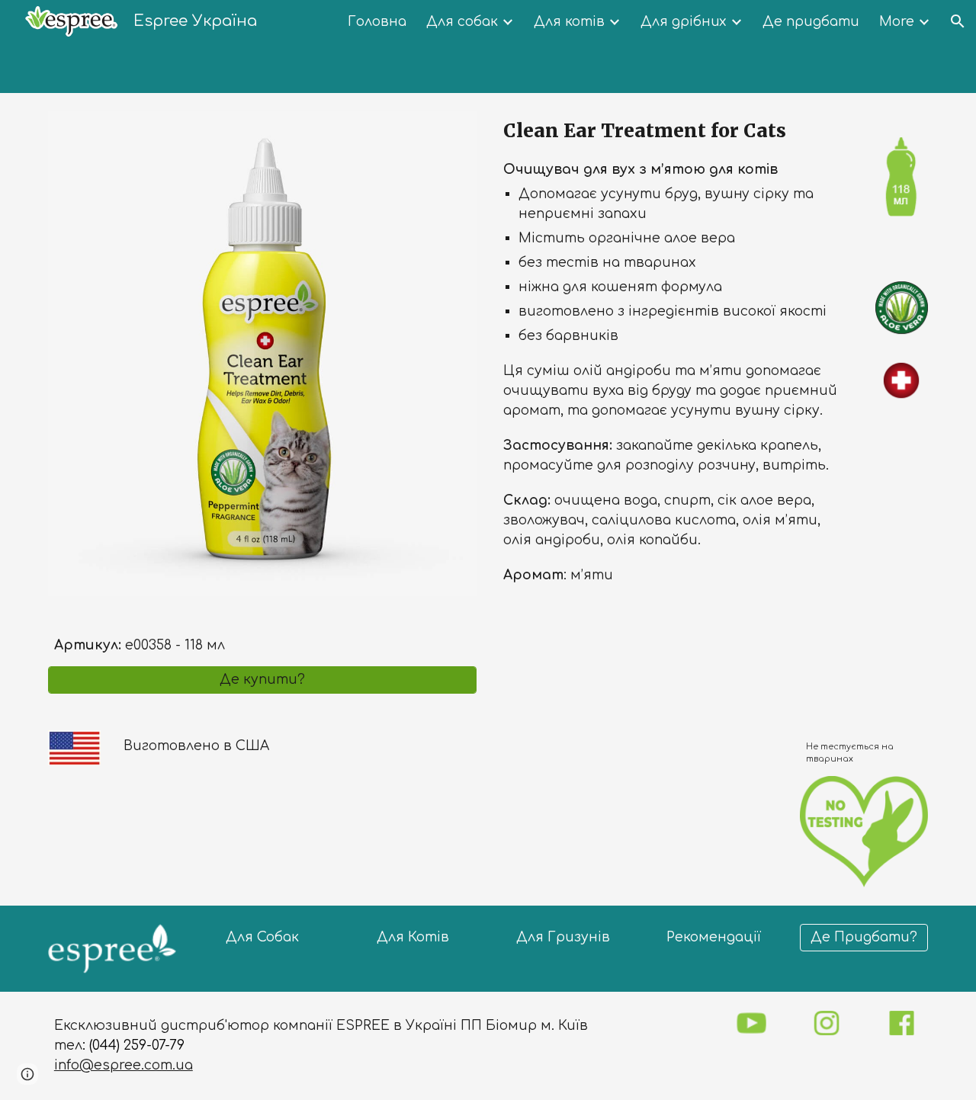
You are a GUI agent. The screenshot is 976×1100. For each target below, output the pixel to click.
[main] (262, 631)
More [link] (896, 21)
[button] (957, 21)
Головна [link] (377, 21)
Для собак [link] (462, 21)
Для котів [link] (569, 21)
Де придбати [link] (810, 21)
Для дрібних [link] (683, 21)
